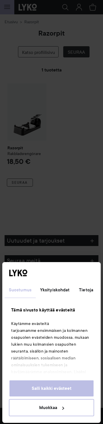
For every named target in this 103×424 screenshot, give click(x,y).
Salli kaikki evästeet (52, 388)
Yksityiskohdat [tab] (55, 290)
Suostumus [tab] (20, 290)
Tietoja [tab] (86, 290)
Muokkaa (48, 407)
